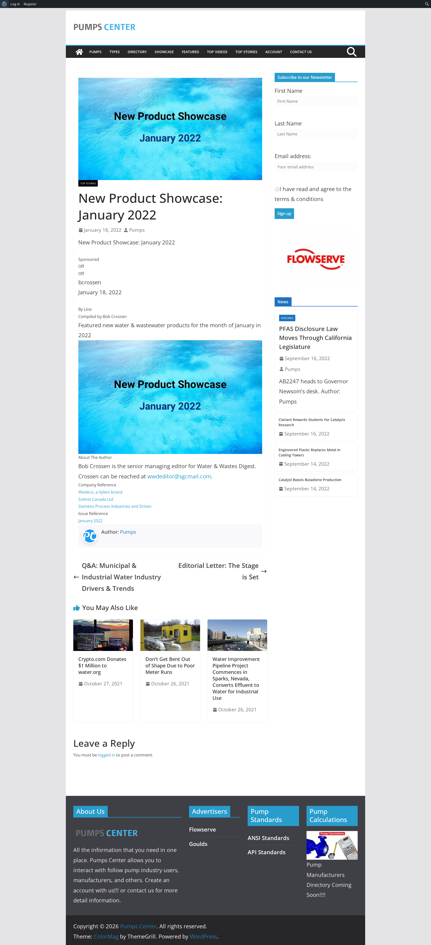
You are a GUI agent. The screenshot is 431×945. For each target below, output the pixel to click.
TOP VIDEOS (217, 51)
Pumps (95, 51)
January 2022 (90, 521)
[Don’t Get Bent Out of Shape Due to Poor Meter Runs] (170, 623)
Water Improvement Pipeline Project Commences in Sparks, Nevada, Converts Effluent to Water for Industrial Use (236, 678)
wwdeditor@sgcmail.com (179, 476)
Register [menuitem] (30, 4)
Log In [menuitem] (15, 4)
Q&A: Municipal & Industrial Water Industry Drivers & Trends (121, 577)
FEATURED (190, 51)
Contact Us (301, 51)
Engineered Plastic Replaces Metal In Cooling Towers (309, 452)
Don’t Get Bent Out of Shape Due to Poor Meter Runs (170, 665)
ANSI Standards (268, 838)
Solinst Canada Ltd (95, 499)
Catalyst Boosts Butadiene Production (310, 479)
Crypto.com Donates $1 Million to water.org (102, 665)
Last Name (288, 123)
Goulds (198, 844)
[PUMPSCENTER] (106, 827)
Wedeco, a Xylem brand (100, 492)
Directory (137, 51)
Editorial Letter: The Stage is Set (218, 571)
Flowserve (202, 829)
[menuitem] (4, 4)
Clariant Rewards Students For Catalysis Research (312, 422)
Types (114, 51)
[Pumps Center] (79, 52)
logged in (106, 755)
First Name (288, 91)
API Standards (267, 852)
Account (273, 51)
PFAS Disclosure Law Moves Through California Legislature (315, 337)
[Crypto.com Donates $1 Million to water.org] (103, 623)
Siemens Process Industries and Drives (114, 506)
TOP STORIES (246, 51)
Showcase (164, 51)
